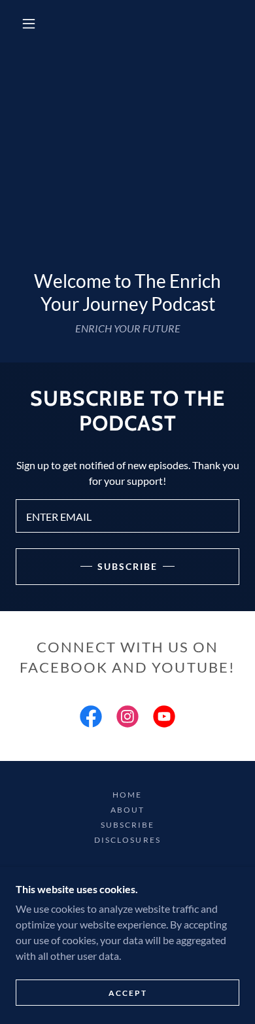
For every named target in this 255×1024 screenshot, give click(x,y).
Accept (128, 993)
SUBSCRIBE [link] (127, 825)
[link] (91, 719)
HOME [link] (127, 795)
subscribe (127, 566)
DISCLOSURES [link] (127, 840)
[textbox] (127, 516)
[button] (29, 23)
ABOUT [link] (127, 810)
